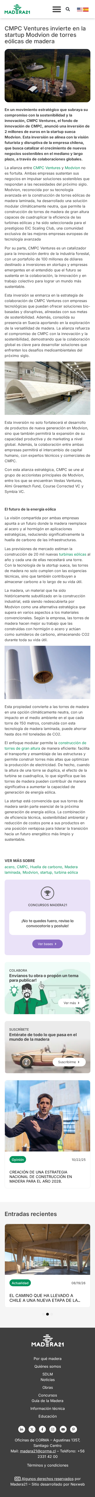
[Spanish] (86, 9)
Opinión (18, 1160)
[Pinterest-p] (73, 1429)
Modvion (30, 872)
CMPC (22, 867)
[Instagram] (52, 1429)
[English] (80, 9)
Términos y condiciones (47, 1465)
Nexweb (78, 1484)
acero (10, 867)
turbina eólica (66, 872)
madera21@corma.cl (38, 1451)
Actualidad (20, 1283)
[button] (57, 9)
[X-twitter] (32, 1429)
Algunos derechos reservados (48, 1478)
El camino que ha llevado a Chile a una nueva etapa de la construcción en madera (43, 1300)
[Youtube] (63, 1429)
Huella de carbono (46, 867)
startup (46, 872)
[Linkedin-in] (21, 1429)
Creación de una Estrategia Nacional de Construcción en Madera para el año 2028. (40, 1177)
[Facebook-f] (42, 1429)
